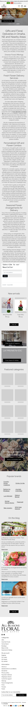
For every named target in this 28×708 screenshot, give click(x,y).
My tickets (4, 659)
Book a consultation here (14, 459)
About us (3, 666)
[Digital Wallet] (5, 706)
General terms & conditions (8, 668)
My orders (4, 657)
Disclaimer (4, 670)
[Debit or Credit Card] (23, 706)
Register (3, 655)
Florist (3, 689)
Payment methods (6, 675)
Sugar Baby (20, 314)
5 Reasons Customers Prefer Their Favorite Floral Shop (12, 538)
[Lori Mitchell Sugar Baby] (21, 305)
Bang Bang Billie (7, 314)
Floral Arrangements (7, 683)
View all (14, 324)
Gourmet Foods (5, 642)
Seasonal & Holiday (6, 650)
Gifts (2, 640)
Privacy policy (5, 672)
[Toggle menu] (25, 6)
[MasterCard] (11, 706)
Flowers (3, 687)
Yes (8, 3)
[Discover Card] (18, 706)
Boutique (3, 646)
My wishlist (4, 661)
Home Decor (5, 644)
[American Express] (16, 706)
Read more (4, 549)
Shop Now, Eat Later (8, 21)
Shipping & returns (6, 677)
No (12, 3)
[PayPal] (21, 706)
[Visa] (13, 706)
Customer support (6, 679)
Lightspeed (5, 703)
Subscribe (21, 695)
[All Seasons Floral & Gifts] (3, 6)
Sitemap (3, 681)
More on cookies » (18, 3)
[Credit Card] (8, 706)
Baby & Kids (4, 648)
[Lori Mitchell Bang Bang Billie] (7, 305)
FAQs (3, 685)
